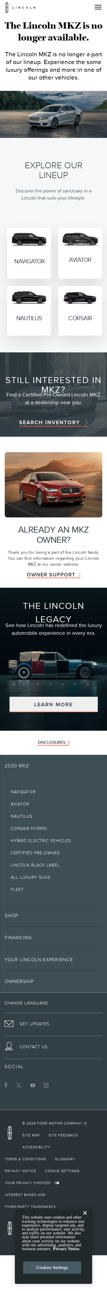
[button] (54, 705)
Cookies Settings (52, 1267)
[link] (53, 422)
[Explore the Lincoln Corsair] (80, 295)
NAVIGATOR (29, 261)
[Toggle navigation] (98, 7)
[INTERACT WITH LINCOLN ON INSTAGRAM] (46, 1085)
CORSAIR (80, 318)
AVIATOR (80, 259)
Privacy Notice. (66, 1249)
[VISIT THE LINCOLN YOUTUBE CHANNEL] (33, 1085)
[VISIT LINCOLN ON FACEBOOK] (6, 1085)
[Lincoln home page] (11, 1134)
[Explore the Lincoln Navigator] (29, 238)
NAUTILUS (29, 318)
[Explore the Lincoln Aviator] (80, 237)
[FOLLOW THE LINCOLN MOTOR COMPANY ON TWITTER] (19, 1085)
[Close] (85, 1217)
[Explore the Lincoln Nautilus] (29, 295)
